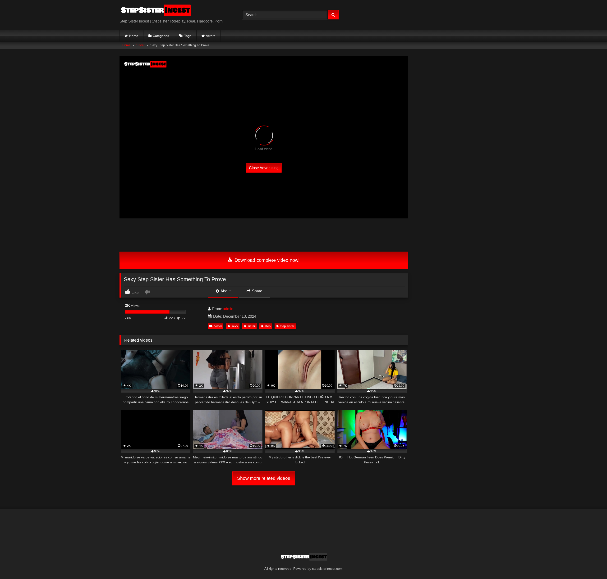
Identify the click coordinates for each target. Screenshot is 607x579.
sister (251, 326)
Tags (187, 36)
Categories (161, 36)
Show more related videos (263, 478)
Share (256, 291)
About (225, 291)
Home (133, 36)
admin (228, 309)
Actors (210, 36)
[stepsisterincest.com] (155, 11)
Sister (140, 45)
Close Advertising (264, 168)
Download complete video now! (266, 260)
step (268, 326)
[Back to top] (592, 565)
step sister (287, 326)
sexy (234, 326)
